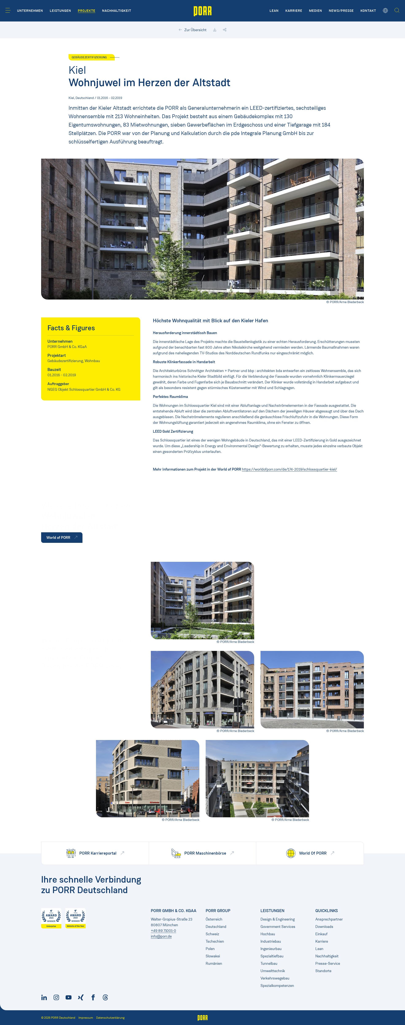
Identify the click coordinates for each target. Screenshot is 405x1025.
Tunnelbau (269, 963)
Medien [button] (315, 11)
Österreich (214, 919)
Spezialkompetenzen (277, 985)
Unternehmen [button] (30, 11)
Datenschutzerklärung (110, 1018)
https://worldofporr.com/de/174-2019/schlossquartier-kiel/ (289, 469)
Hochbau (268, 934)
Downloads (324, 926)
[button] (8, 10)
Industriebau (271, 941)
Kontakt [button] (368, 11)
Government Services (278, 926)
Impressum (85, 1018)
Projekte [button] (86, 11)
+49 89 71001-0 (163, 930)
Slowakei (213, 956)
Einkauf (321, 934)
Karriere (321, 941)
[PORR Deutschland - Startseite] (202, 10)
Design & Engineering (278, 919)
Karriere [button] (293, 11)
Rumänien (214, 963)
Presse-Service (327, 963)
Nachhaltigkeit (327, 956)
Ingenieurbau (271, 948)
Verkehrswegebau (275, 978)
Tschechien (215, 941)
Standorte (323, 971)
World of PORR (58, 537)
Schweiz (212, 934)
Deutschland (216, 926)
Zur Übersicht (195, 30)
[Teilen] (225, 30)
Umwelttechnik (273, 971)
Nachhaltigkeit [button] (116, 11)
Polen (210, 948)
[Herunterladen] (215, 30)
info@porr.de (161, 936)
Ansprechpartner (329, 919)
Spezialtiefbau (272, 956)
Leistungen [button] (60, 11)
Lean (319, 948)
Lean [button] (274, 11)
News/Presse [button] (341, 11)
